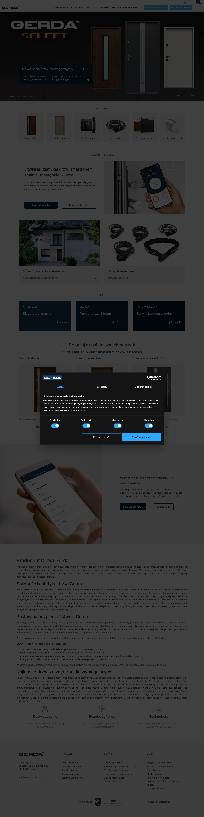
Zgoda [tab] (60, 387)
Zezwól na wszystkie (142, 437)
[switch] (86, 425)
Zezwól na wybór (101, 437)
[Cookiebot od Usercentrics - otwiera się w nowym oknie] (149, 378)
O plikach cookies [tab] (143, 387)
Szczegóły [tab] (102, 387)
